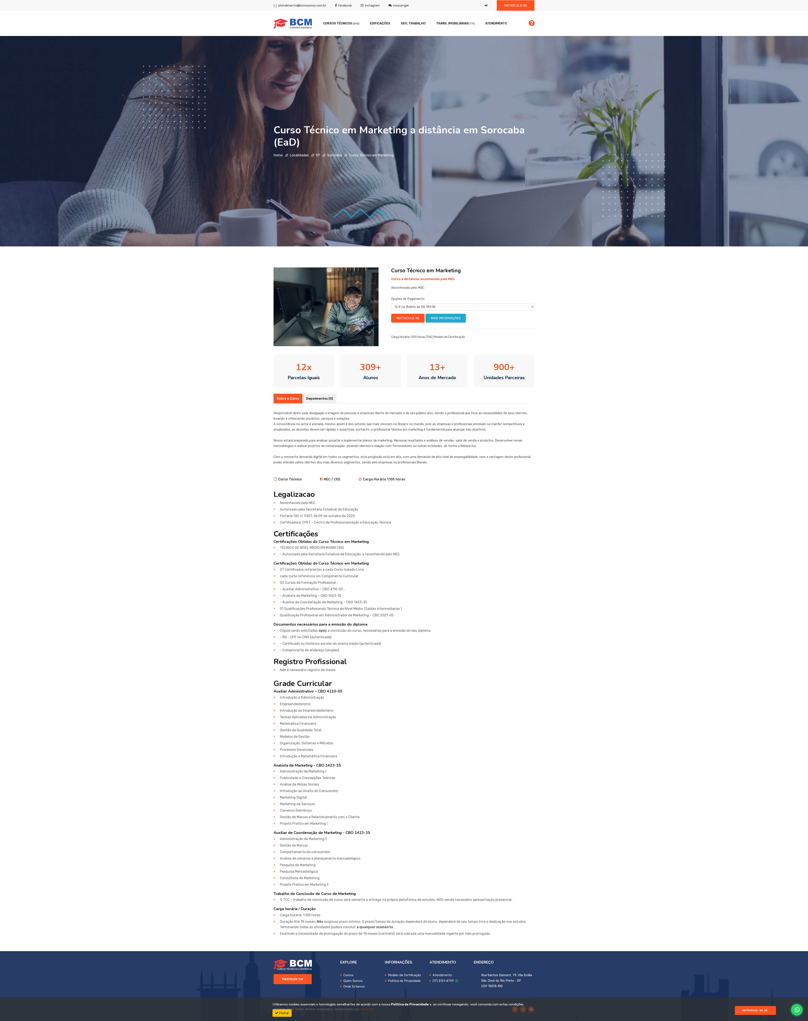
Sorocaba (334, 155)
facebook (344, 5)
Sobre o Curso (288, 398)
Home (278, 155)
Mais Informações (446, 318)
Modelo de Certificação (449, 337)
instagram (372, 5)
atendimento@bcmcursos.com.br (302, 5)
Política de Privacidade (404, 981)
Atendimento (496, 23)
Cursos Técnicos (341, 23)
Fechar (283, 1013)
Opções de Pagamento (407, 299)
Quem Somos (353, 981)
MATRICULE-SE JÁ (755, 1010)
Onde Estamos (354, 986)
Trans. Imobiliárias (455, 23)
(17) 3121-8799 (444, 981)
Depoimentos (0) (319, 398)
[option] (326, 306)
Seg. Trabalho (413, 23)
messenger (400, 5)
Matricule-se (515, 5)
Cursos (348, 975)
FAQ (429, 337)
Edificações (380, 23)
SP (318, 155)
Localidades (299, 155)
